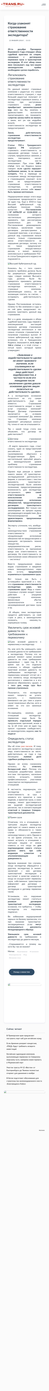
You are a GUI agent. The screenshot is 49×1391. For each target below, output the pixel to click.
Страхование (35, 951)
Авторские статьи (15, 958)
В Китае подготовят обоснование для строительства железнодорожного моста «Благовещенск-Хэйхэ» (24, 1081)
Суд (25, 954)
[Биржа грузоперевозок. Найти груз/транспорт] (12, 5)
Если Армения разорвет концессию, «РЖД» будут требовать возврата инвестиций (22, 1046)
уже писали (26, 746)
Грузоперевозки (22, 951)
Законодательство (15, 954)
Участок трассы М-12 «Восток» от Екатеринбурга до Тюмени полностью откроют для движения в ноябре (23, 1070)
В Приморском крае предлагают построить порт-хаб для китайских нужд (24, 1037)
